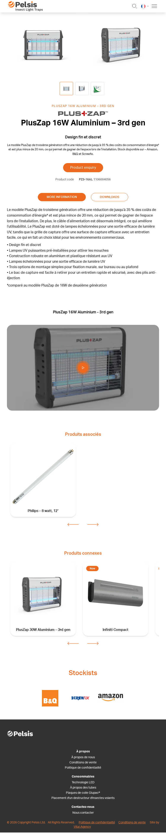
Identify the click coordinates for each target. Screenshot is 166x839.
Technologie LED (83, 782)
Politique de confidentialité (83, 767)
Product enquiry (83, 167)
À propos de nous (83, 757)
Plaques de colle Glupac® (83, 792)
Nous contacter (83, 812)
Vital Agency (82, 826)
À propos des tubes (83, 787)
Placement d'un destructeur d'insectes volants (83, 798)
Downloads (109, 197)
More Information (62, 197)
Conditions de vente (83, 762)
